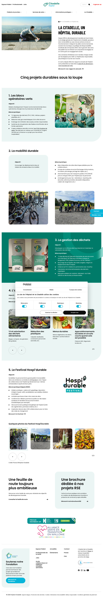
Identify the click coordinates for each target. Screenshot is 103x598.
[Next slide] (22, 350)
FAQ (65, 556)
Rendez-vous (96, 215)
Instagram (81, 570)
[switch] (42, 306)
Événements (54, 553)
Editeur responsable (71, 595)
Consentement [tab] (27, 289)
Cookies (47, 595)
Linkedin (84, 570)
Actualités (53, 549)
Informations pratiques (63, 12)
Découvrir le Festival (16, 414)
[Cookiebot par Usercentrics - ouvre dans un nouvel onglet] (24, 284)
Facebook (79, 570)
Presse (66, 553)
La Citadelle (88, 12)
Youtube (88, 570)
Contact (96, 211)
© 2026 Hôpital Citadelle (13, 595)
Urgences (96, 5)
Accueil (59, 21)
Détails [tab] (52, 289)
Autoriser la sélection (51, 312)
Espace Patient (7, 5)
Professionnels (17, 5)
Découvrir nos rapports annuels (69, 69)
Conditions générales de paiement (87, 595)
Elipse (89, 551)
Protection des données (38, 595)
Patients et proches (13, 12)
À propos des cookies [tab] (75, 289)
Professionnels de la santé (42, 553)
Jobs (25, 5)
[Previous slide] (13, 350)
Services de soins (38, 12)
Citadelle (51, 5)
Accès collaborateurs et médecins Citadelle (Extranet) (41, 565)
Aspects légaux (26, 595)
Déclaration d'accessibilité (57, 595)
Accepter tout (74, 312)
